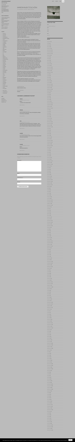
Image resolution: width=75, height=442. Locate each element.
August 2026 (49, 41)
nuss (3, 76)
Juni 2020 (48, 150)
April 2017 (48, 213)
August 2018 (49, 186)
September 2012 (49, 307)
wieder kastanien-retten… (21, 87)
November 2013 (49, 283)
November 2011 (49, 324)
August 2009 (49, 370)
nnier (3, 73)
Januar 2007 (49, 423)
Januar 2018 (49, 198)
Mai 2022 (48, 113)
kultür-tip (48, 35)
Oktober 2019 (49, 162)
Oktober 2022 (49, 106)
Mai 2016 (48, 232)
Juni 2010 (48, 353)
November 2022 (49, 104)
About (53, 1)
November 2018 (49, 181)
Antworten (22, 128)
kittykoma (4, 56)
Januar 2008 (49, 402)
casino (4, 39)
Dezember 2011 (49, 322)
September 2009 (49, 368)
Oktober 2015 (49, 244)
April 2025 (48, 60)
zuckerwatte (4, 88)
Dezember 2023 (49, 84)
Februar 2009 (49, 380)
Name (18, 173)
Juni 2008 (48, 394)
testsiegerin (4, 82)
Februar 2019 (49, 176)
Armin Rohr (4, 34)
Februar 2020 (49, 157)
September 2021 (49, 126)
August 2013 (49, 288)
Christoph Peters (5, 40)
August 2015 (49, 247)
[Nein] (73, 440)
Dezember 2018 (49, 179)
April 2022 (48, 114)
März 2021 (48, 135)
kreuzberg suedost (5, 59)
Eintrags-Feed (3, 99)
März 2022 (48, 116)
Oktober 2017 (49, 203)
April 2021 (48, 133)
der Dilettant (4, 43)
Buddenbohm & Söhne (6, 38)
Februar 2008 (49, 401)
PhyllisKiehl (4, 77)
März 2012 (48, 317)
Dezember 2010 (49, 343)
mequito (4, 65)
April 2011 (48, 336)
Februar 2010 (49, 360)
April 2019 (48, 172)
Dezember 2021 (49, 121)
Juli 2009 (48, 372)
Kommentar (19, 160)
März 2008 (48, 399)
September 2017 (49, 205)
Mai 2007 (48, 416)
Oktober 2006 (49, 428)
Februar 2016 (49, 237)
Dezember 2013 (49, 281)
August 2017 (49, 206)
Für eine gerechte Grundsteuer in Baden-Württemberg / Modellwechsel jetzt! (5, 10)
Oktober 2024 (49, 70)
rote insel (4, 81)
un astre (4, 84)
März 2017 (48, 215)
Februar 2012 (49, 319)
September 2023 (49, 89)
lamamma (4, 60)
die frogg (4, 45)
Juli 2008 (48, 392)
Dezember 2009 (49, 363)
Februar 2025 (49, 63)
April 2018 (48, 193)
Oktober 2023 (49, 87)
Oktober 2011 (49, 326)
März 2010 (48, 358)
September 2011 (49, 327)
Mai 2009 (48, 375)
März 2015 (48, 256)
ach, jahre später (4, 4)
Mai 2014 (48, 273)
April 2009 (48, 377)
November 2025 (49, 51)
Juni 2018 (48, 189)
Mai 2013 (48, 293)
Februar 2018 (49, 196)
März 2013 (48, 297)
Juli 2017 (48, 208)
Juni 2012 (48, 312)
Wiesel (2, 20)
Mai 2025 (48, 58)
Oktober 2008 (49, 387)
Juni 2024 (48, 75)
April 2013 (48, 295)
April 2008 (48, 397)
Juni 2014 (48, 271)
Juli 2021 (48, 128)
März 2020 (48, 155)
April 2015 (48, 254)
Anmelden (3, 98)
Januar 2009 (49, 382)
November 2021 (49, 123)
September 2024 (49, 72)
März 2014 (48, 276)
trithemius (4, 83)
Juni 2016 (48, 230)
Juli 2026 (48, 43)
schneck (26, 9)
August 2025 (49, 55)
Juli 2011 (48, 331)
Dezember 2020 (49, 140)
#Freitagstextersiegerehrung (51, 26)
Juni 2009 (48, 373)
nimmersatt (4, 72)
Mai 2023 (48, 96)
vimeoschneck (5, 93)
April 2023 (48, 97)
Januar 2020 (49, 159)
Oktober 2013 (49, 285)
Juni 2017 (48, 210)
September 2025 (49, 53)
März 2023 (48, 99)
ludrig (2, 12)
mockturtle (4, 66)
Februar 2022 (49, 118)
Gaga (3, 48)
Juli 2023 (48, 92)
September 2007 (49, 409)
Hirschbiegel (4, 51)
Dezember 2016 (49, 220)
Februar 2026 (49, 48)
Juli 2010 (48, 351)
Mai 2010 (48, 355)
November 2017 (49, 201)
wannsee (20, 91)
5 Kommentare (31, 9)
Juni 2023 (48, 94)
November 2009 (49, 365)
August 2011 (49, 329)
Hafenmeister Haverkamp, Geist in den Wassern (6, 18)
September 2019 (49, 164)
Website (18, 181)
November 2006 (49, 426)
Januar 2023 (49, 101)
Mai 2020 (48, 152)
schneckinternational (6, 1)
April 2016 (48, 234)
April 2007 (48, 418)
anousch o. (4, 33)
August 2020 (49, 147)
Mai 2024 (48, 77)
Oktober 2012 (49, 305)
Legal (60, 1)
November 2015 (49, 242)
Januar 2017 (49, 218)
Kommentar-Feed (4, 100)
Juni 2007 (48, 414)
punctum (4, 78)
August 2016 (49, 227)
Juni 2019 (48, 169)
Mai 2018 (48, 191)
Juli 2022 (48, 109)
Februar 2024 (49, 80)
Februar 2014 (49, 278)
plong (48, 29)
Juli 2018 (48, 188)
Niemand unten (7, 23)
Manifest (56, 1)
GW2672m (5, 28)
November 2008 (49, 385)
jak (3, 54)
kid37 (3, 55)
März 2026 (48, 46)
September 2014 (49, 266)
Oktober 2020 (49, 143)
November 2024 (49, 68)
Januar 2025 (49, 65)
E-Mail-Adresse (20, 177)
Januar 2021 (49, 138)
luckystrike (4, 61)
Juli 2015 (48, 249)
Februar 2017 (49, 217)
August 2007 (49, 411)
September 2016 (49, 225)
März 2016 (48, 235)
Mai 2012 (48, 314)
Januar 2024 (49, 82)
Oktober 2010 (49, 346)
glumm (4, 50)
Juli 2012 (48, 310)
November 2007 (49, 406)
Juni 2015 (48, 251)
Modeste (4, 67)
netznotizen (4, 71)
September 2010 (49, 348)
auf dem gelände (5, 37)
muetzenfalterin (5, 70)
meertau (4, 62)
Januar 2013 (49, 300)
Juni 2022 (48, 111)
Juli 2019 (48, 167)
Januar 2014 (49, 280)
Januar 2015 (49, 259)
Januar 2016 (49, 239)
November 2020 (49, 142)
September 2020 (49, 145)
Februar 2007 (49, 421)
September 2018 (49, 184)
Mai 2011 (48, 334)
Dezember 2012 (49, 302)
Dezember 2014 (49, 261)
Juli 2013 (48, 290)
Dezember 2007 (49, 404)
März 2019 (48, 174)
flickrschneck (5, 90)
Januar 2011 (49, 341)
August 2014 (49, 268)
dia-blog (4, 44)
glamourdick (4, 49)
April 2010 (48, 356)
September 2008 (49, 389)
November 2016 (49, 222)
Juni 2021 (48, 130)
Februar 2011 (49, 339)
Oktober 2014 (49, 264)
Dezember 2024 (49, 67)
